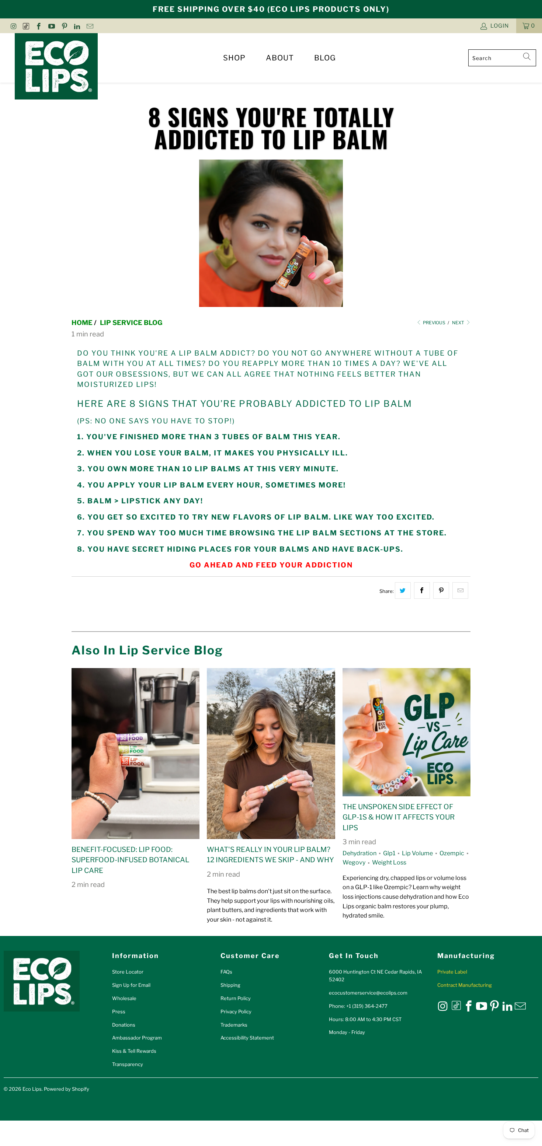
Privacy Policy (235, 1011)
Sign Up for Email (131, 985)
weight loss (389, 862)
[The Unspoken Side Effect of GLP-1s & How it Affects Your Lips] (406, 732)
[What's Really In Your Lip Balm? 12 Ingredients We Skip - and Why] (271, 753)
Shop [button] (234, 57)
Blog (325, 57)
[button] (529, 25)
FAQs (226, 972)
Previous (433, 322)
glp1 (389, 853)
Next (458, 322)
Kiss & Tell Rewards (134, 1051)
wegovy (354, 862)
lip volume (417, 853)
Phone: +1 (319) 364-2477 (358, 1006)
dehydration (359, 853)
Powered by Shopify (66, 1089)
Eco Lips (32, 1089)
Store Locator (127, 972)
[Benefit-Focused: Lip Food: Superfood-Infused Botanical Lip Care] (135, 753)
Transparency (127, 1064)
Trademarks (233, 1025)
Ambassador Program (137, 1038)
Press (118, 1011)
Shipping (230, 985)
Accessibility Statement (247, 1038)
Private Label (452, 972)
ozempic (451, 853)
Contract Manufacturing (464, 985)
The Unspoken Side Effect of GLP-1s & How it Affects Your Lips (399, 817)
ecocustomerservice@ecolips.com (368, 993)
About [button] (280, 57)
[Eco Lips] (56, 67)
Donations (123, 1025)
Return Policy (235, 998)
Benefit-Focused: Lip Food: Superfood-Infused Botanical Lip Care (130, 860)
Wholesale (124, 998)
